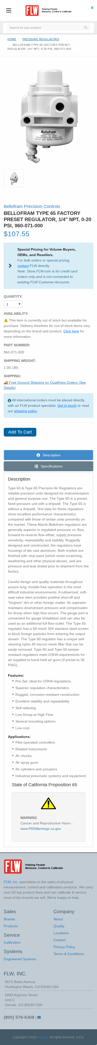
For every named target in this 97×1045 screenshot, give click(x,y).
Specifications (51, 466)
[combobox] (43, 27)
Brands (9, 919)
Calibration (12, 942)
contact (23, 266)
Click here (71, 331)
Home (11, 39)
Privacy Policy (64, 947)
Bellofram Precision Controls (32, 206)
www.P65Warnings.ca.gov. (41, 829)
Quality (58, 926)
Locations (61, 933)
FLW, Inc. (43, 1037)
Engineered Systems (20, 959)
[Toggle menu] (9, 11)
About (58, 919)
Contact (59, 940)
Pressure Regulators (40, 39)
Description (51, 455)
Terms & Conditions (68, 954)
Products (11, 926)
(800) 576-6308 (19, 1017)
